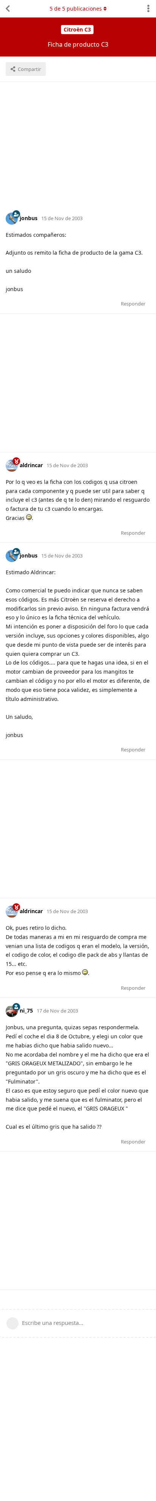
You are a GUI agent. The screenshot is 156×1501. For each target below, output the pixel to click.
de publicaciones (76, 8)
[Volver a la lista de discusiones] (7, 8)
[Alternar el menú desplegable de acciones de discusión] (148, 8)
